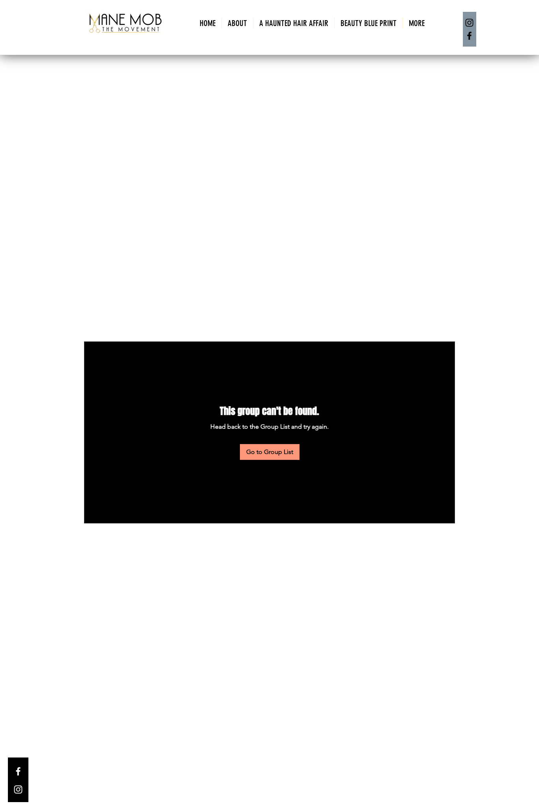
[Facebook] (469, 35)
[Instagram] (469, 22)
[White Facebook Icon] (18, 771)
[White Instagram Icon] (18, 789)
